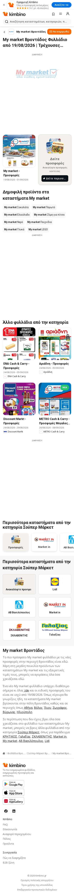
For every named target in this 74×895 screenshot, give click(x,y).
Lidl (47, 741)
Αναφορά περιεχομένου (17, 834)
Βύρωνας (9, 712)
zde (26, 690)
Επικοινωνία (10, 829)
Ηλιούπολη (24, 712)
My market (10, 741)
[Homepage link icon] (4, 753)
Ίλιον (47, 708)
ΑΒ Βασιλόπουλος (31, 741)
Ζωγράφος (60, 708)
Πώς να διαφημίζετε (14, 858)
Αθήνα (28, 708)
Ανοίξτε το (61, 4)
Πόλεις (7, 838)
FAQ (5, 824)
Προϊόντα (8, 843)
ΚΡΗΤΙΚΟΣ (10, 737)
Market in (59, 737)
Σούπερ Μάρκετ (28, 732)
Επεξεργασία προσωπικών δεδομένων (37, 889)
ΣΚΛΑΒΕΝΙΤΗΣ (42, 737)
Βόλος (38, 708)
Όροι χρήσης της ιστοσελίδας (37, 885)
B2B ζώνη (8, 862)
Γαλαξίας (24, 737)
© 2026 (37, 875)
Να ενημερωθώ (61, 31)
